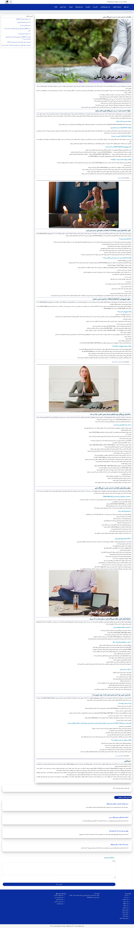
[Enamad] (16, 898)
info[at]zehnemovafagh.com (113, 2)
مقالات (55, 7)
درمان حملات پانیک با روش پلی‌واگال (119, 845)
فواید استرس (120, 178)
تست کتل (126, 897)
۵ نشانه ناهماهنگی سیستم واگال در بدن (118, 817)
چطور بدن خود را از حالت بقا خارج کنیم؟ (118, 831)
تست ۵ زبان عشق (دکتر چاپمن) (24, 22)
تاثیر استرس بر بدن (119, 756)
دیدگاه (113, 861)
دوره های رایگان (79, 7)
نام (114, 877)
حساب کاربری (63, 7)
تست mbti (125, 906)
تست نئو (126, 895)
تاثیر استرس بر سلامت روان (117, 362)
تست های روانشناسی (105, 7)
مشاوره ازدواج (125, 910)
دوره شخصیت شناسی (58, 895)
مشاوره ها (87, 7)
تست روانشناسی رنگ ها (25, 25)
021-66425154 (90, 897)
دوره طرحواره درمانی (59, 897)
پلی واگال (124, 11)
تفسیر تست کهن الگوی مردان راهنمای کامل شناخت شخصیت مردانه (16, 45)
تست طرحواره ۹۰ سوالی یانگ (24, 34)
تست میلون (125, 901)
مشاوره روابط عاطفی (124, 918)
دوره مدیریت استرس (58, 902)
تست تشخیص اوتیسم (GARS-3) (23, 19)
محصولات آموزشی (117, 7)
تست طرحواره (125, 899)
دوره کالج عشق (60, 904)
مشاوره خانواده (125, 912)
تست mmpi (125, 904)
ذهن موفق (126, 7)
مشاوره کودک (125, 916)
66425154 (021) (123, 2)
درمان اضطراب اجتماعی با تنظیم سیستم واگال (117, 804)
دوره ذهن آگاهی (59, 899)
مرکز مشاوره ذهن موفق (129, 11)
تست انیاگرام (125, 908)
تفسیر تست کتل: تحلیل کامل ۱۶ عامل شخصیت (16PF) (19, 42)
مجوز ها (71, 7)
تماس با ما (95, 7)
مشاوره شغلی (125, 914)
